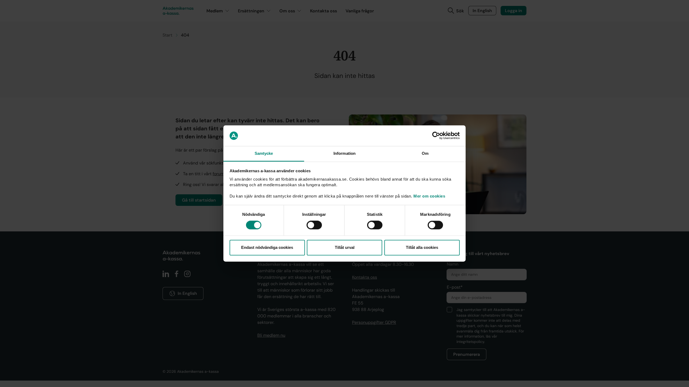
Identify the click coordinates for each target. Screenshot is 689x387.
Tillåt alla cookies (422, 247)
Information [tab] (344, 153)
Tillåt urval (344, 247)
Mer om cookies (429, 196)
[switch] (314, 225)
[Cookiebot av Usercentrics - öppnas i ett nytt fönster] (436, 136)
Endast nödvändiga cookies (267, 247)
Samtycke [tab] (264, 153)
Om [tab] (425, 153)
